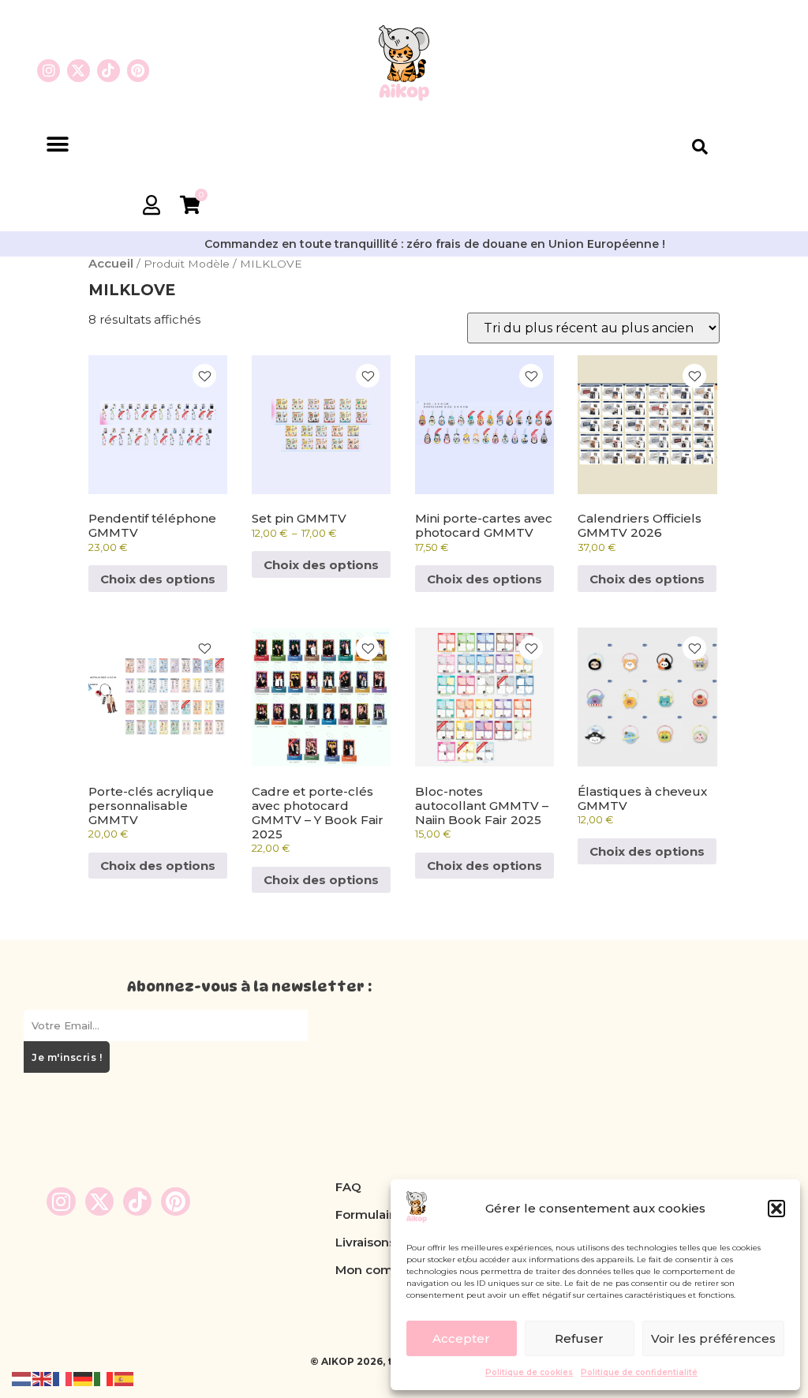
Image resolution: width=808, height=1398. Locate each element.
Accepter (461, 1338)
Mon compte (374, 1269)
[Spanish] (124, 1377)
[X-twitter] (78, 70)
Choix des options (157, 579)
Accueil (110, 263)
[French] (63, 1377)
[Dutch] (22, 1377)
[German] (83, 1377)
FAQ (348, 1186)
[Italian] (104, 1377)
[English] (42, 1377)
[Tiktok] (108, 70)
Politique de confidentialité (639, 1372)
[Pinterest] (138, 70)
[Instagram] (48, 70)
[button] (776, 1208)
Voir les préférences (713, 1338)
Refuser (579, 1338)
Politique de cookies (529, 1372)
